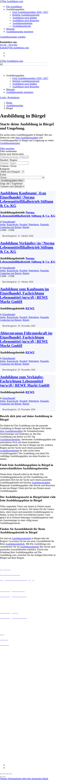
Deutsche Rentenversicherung (14, 724)
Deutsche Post (7, 715)
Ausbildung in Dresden (11, 658)
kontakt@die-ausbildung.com (14, 47)
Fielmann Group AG (10, 732)
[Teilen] (7, 773)
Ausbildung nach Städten (24, 17)
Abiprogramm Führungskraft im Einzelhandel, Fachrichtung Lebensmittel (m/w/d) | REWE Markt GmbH (26, 339)
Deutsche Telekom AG (11, 718)
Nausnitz (44, 224)
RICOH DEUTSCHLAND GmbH (17, 746)
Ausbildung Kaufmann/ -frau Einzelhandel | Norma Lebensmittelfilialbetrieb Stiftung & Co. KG (26, 199)
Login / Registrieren (9, 97)
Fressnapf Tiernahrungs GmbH (15, 735)
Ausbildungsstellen (41, 482)
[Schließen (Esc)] (10, 773)
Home (9, 102)
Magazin (10, 29)
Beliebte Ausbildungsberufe (25, 15)
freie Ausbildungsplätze (26, 137)
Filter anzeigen (7, 148)
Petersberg (34, 224)
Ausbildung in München (12, 694)
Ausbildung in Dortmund (12, 655)
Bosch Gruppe (7, 707)
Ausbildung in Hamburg (12, 669)
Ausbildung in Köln (9, 680)
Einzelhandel (8, 221)
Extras (3, 174)
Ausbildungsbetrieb (9, 450)
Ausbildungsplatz (14, 105)
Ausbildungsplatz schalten (13, 37)
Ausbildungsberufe (21, 26)
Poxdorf (23, 224)
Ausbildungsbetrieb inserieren (14, 622)
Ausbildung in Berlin (10, 649)
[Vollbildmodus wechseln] (4, 773)
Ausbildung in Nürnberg (12, 696)
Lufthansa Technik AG (11, 740)
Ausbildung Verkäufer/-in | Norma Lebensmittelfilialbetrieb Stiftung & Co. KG (27, 247)
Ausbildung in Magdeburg (13, 688)
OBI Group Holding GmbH (13, 743)
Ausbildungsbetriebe (22, 23)
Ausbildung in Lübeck (11, 685)
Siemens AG (6, 749)
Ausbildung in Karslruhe (12, 677)
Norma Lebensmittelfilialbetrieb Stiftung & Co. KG (27, 214)
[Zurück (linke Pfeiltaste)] (1, 776)
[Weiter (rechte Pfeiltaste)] (4, 776)
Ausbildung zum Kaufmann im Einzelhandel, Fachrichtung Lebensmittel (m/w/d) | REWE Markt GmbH (24, 295)
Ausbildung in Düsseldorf (12, 660)
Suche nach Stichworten (12, 154)
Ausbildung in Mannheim (12, 691)
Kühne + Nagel (7, 737)
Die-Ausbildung (14, 6)
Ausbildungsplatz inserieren (19, 31)
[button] (24, 778)
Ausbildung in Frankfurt (12, 666)
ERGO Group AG (9, 727)
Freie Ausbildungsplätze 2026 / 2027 (30, 12)
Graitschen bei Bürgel (10, 227)
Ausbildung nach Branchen (25, 20)
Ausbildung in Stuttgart (11, 699)
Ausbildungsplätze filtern (12, 180)
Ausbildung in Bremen (11, 652)
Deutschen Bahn (8, 713)
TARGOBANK (8, 754)
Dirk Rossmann (7, 721)
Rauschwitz (12, 224)
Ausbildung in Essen (10, 663)
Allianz (3, 704)
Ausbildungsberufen (10, 143)
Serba (3, 224)
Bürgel (26, 227)
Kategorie (5, 169)
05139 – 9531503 (8, 45)
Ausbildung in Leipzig (11, 682)
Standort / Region (8, 160)
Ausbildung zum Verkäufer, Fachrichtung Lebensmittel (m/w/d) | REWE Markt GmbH (24, 381)
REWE (30, 308)
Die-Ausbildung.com (18, 759)
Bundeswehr (6, 710)
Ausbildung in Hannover (12, 672)
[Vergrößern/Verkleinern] (1, 773)
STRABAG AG (8, 751)
